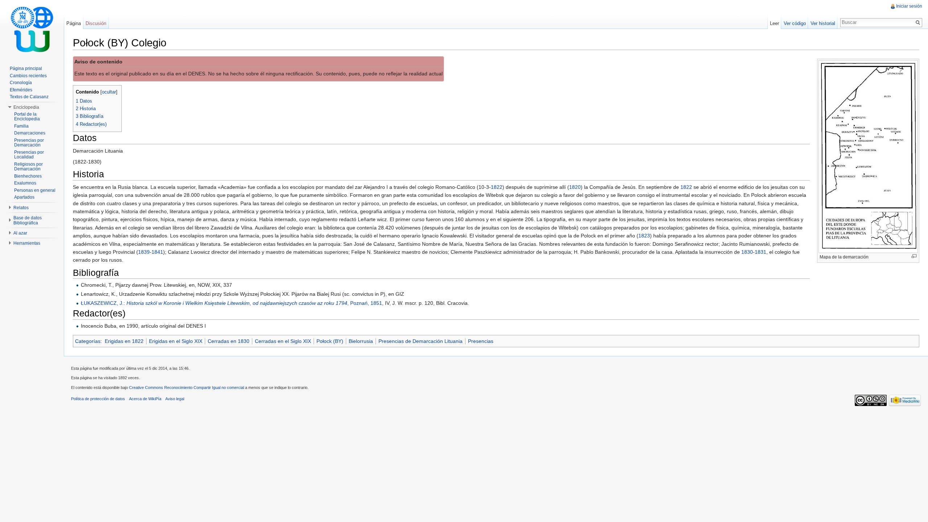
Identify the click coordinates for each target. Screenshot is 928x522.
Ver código (795, 23)
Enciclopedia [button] (26, 107)
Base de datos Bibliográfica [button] (27, 220)
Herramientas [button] (26, 243)
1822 (496, 187)
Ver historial (823, 23)
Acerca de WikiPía (145, 399)
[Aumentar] (914, 256)
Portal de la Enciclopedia (27, 117)
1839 (144, 252)
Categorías (87, 341)
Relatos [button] (21, 207)
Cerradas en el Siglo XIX (283, 341)
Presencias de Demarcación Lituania (420, 341)
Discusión (96, 23)
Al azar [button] (20, 233)
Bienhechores (28, 176)
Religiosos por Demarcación (28, 167)
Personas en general (34, 190)
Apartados (24, 197)
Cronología (21, 82)
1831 (760, 252)
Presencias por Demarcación (29, 143)
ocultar (109, 92)
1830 (747, 252)
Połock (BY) (329, 341)
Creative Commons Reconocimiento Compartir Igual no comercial (186, 387)
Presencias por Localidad (29, 155)
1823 (644, 236)
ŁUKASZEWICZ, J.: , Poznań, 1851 (231, 303)
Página (73, 23)
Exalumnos (25, 183)
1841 (157, 252)
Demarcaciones (29, 133)
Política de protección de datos (98, 399)
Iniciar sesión (909, 6)
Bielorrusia (361, 341)
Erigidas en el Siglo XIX (175, 341)
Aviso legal (174, 399)
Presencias (480, 341)
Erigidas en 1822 (124, 341)
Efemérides (21, 89)
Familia (21, 126)
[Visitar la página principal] (32, 29)
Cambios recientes (28, 75)
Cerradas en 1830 (228, 341)
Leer (774, 23)
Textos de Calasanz (29, 96)
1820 (575, 187)
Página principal (26, 68)
